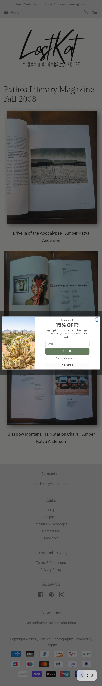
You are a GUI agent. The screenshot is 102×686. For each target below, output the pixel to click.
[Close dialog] (97, 320)
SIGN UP (67, 351)
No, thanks (67, 365)
